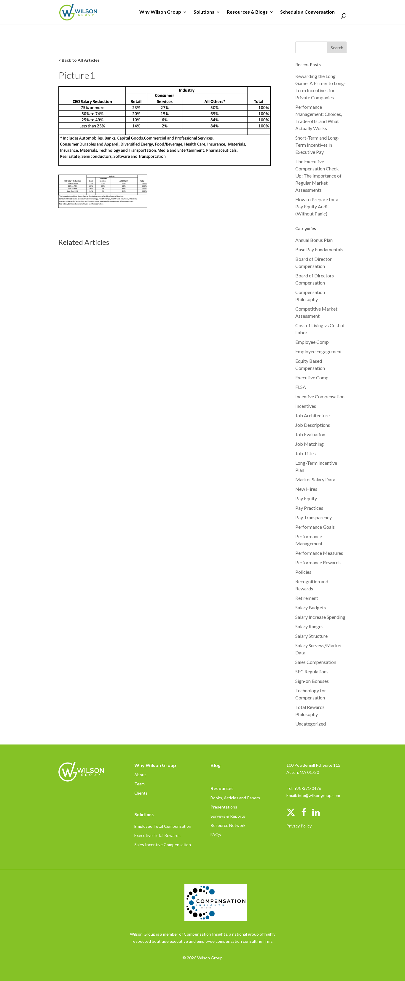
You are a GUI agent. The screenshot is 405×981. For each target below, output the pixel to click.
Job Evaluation (310, 434)
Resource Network (228, 825)
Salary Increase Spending (320, 617)
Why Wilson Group (160, 12)
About (140, 774)
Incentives (305, 406)
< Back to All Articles (79, 60)
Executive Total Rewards (157, 835)
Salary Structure (311, 636)
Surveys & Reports (228, 816)
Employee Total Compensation (162, 826)
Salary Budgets (310, 607)
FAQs (216, 834)
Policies (303, 572)
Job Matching (309, 444)
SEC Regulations (312, 671)
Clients (141, 792)
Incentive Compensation (320, 396)
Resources (222, 788)
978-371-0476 (307, 788)
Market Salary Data (315, 479)
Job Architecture (312, 415)
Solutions (204, 12)
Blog (216, 765)
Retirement (306, 598)
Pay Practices (309, 508)
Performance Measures (319, 553)
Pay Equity (306, 498)
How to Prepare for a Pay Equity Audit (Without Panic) (316, 206)
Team (139, 783)
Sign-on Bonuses (312, 681)
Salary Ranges (309, 626)
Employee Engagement (318, 351)
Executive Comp (312, 377)
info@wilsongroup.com (319, 795)
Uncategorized (310, 723)
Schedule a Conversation (307, 12)
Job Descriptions (312, 425)
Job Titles (305, 453)
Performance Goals (315, 527)
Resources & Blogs (247, 12)
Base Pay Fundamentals (319, 249)
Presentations (224, 806)
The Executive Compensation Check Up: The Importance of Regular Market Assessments (318, 176)
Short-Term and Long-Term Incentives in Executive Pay (317, 145)
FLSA (300, 387)
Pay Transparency (313, 517)
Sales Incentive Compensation (162, 844)
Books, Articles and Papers (235, 797)
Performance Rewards (318, 562)
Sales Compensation (315, 662)
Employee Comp (312, 342)
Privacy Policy (299, 825)
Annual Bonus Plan (314, 240)
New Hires (306, 489)
